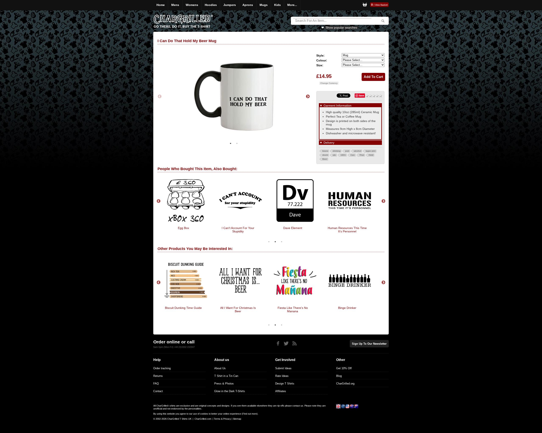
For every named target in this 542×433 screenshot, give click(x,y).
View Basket (381, 5)
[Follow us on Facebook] (278, 343)
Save (361, 95)
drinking (336, 151)
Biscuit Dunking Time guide (183, 307)
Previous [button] (160, 96)
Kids (277, 5)
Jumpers (229, 5)
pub (347, 151)
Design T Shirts (284, 383)
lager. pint (370, 151)
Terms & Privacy (222, 419)
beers (325, 151)
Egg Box (183, 228)
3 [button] (281, 242)
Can (353, 155)
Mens (175, 5)
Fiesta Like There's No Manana (293, 309)
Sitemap (237, 419)
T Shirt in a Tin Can (226, 375)
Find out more (250, 413)
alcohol (357, 151)
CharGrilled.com (203, 419)
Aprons (247, 5)
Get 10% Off (344, 368)
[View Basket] (365, 5)
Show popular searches (341, 27)
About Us (220, 368)
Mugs (264, 5)
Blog (339, 375)
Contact (158, 391)
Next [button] (308, 96)
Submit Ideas (283, 368)
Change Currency (328, 83)
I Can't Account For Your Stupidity (238, 229)
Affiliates (280, 391)
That (361, 155)
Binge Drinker (347, 307)
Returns (158, 375)
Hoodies (211, 5)
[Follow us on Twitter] (286, 343)
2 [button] (237, 143)
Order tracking (162, 368)
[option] (234, 96)
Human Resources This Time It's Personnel (347, 229)
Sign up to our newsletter (369, 343)
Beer (324, 159)
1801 (343, 155)
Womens (192, 5)
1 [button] (230, 143)
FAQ (156, 383)
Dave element (292, 228)
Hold (371, 155)
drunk (325, 155)
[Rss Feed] (294, 343)
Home (160, 5)
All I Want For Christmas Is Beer (238, 309)
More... (292, 5)
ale (334, 155)
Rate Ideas (282, 375)
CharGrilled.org (345, 383)
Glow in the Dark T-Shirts (229, 391)
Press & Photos (224, 383)
